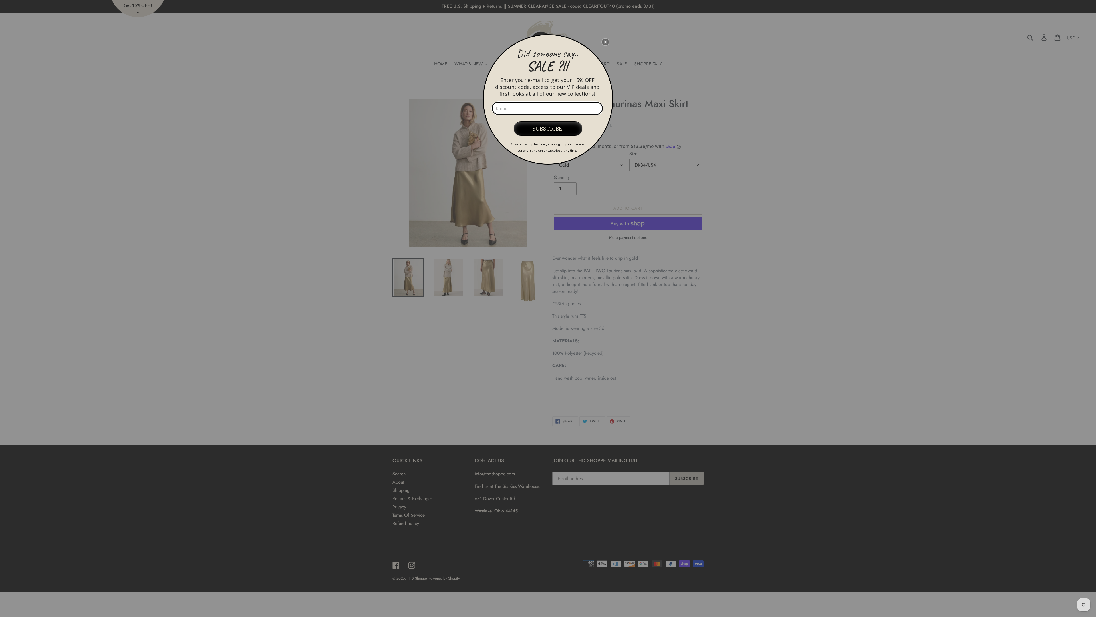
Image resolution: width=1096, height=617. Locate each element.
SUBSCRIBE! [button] (548, 128)
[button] (605, 42)
